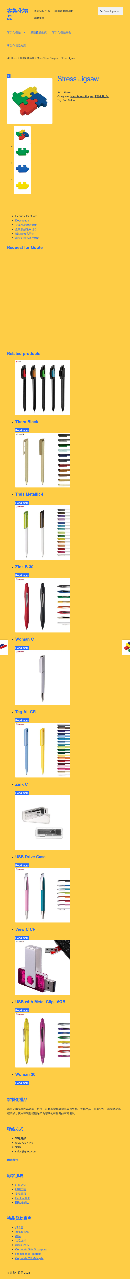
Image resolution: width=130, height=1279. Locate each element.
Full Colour (69, 100)
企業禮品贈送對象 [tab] (26, 225)
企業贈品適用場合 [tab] (26, 229)
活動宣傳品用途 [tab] (24, 234)
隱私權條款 (22, 1202)
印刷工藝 (20, 1189)
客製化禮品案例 (61, 32)
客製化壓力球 (27, 58)
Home (14, 58)
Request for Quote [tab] (26, 216)
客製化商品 (22, 1245)
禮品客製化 (22, 1232)
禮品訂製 (20, 1240)
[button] (8, 76)
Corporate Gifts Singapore (31, 1249)
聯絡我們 (39, 17)
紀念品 (19, 1227)
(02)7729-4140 (42, 10)
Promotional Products (28, 1254)
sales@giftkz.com (64, 10)
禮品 (18, 1236)
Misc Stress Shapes (47, 58)
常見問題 (20, 1194)
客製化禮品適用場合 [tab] (27, 238)
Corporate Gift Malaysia (29, 1258)
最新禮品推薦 (38, 32)
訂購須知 (20, 1185)
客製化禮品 (17, 14)
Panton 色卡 (22, 1198)
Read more (22, 430)
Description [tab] (22, 220)
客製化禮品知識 (16, 45)
